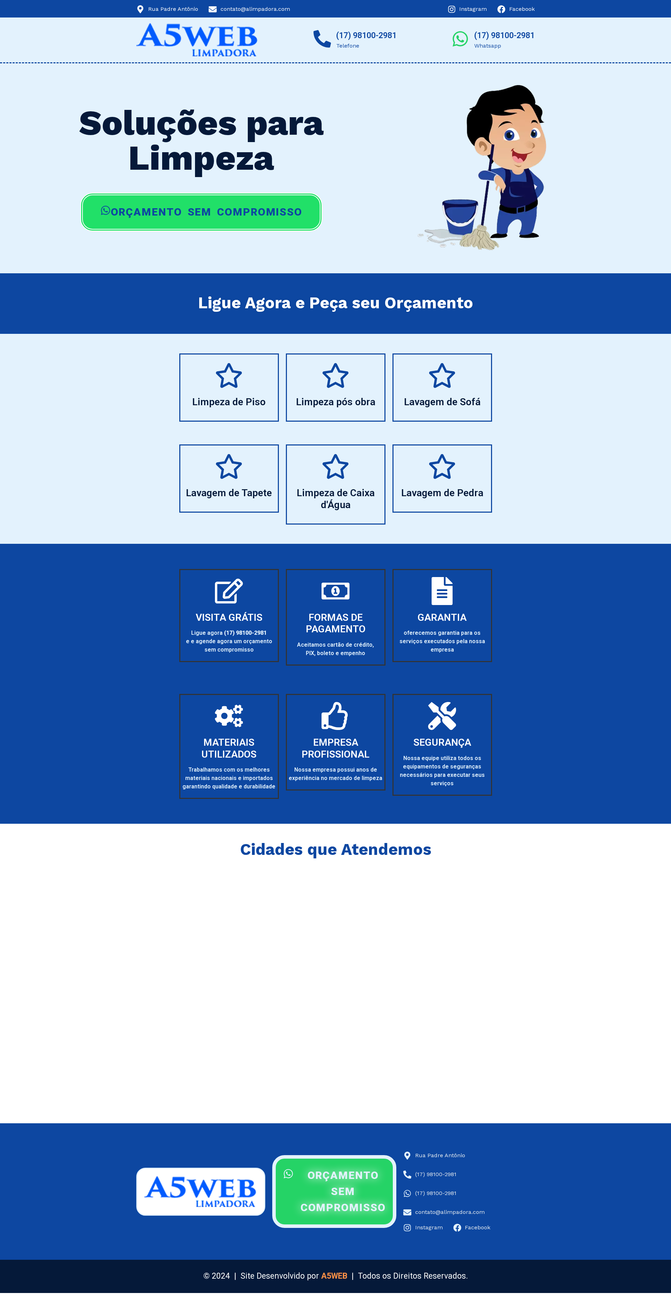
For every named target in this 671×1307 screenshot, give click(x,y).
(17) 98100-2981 (366, 35)
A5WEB (334, 1276)
